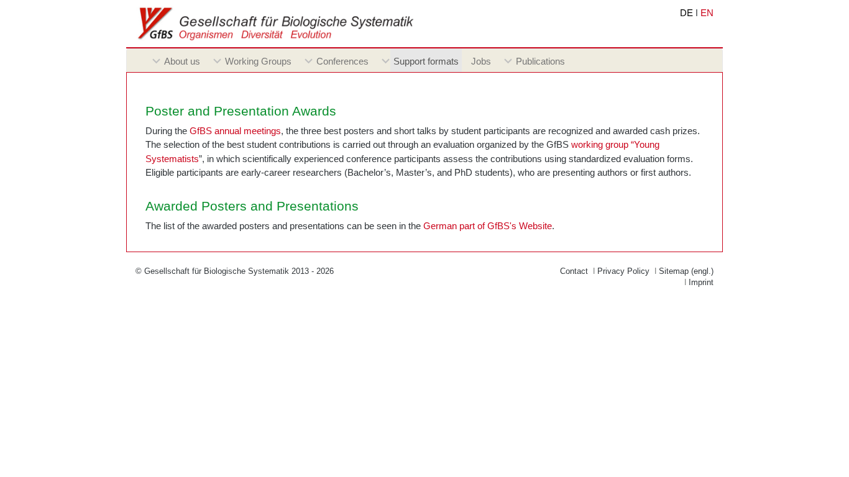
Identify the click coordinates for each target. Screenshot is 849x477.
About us (182, 61)
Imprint (701, 282)
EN (707, 12)
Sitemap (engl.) (686, 271)
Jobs (481, 61)
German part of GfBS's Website (487, 225)
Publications (540, 61)
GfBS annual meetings (235, 130)
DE (686, 12)
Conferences (342, 61)
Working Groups (258, 61)
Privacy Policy (623, 271)
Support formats (426, 61)
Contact (574, 271)
